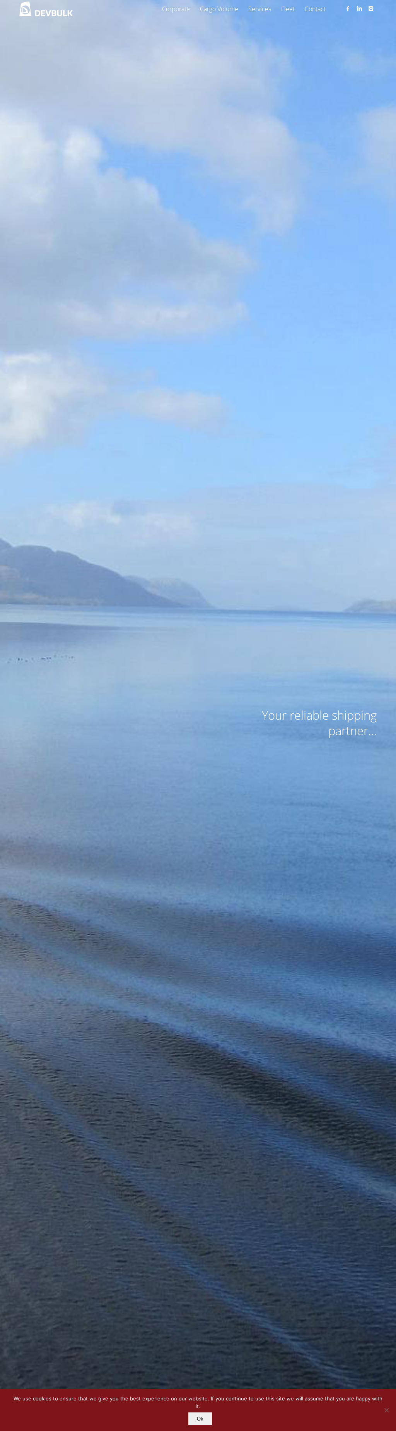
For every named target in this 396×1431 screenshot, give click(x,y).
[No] (386, 1410)
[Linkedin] (359, 8)
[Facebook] (347, 8)
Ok (200, 1419)
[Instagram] (371, 8)
